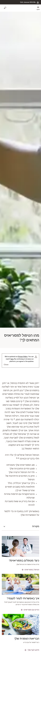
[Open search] (5, 8)
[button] (38, 8)
